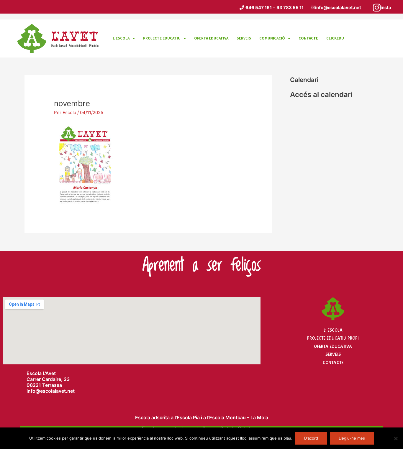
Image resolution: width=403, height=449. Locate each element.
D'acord (311, 438)
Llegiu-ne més (352, 438)
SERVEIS (244, 38)
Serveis (333, 354)
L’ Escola (333, 330)
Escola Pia (188, 417)
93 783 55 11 (290, 7)
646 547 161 (258, 7)
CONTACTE (308, 38)
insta (386, 7)
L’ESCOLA (121, 38)
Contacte (333, 363)
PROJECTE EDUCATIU (162, 38)
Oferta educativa (211, 38)
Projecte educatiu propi (333, 338)
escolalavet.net (57, 391)
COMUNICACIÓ (272, 38)
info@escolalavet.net (338, 7)
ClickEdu (335, 38)
